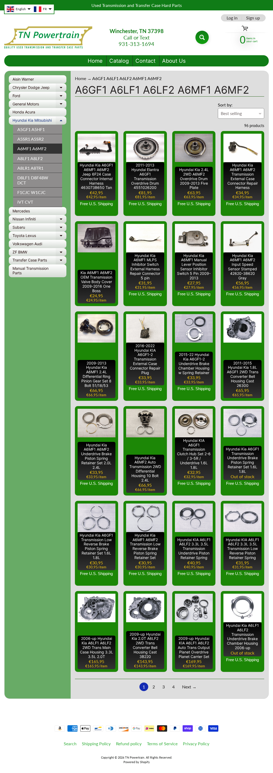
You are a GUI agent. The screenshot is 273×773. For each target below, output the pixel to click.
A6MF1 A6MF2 (31, 148)
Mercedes (21, 211)
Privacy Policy (196, 743)
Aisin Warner (23, 79)
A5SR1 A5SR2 (30, 138)
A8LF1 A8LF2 (30, 158)
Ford (39, 96)
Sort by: (225, 104)
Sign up (253, 18)
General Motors (39, 105)
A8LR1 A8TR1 (30, 168)
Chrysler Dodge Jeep (39, 88)
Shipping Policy (96, 743)
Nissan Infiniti (39, 220)
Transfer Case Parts (39, 261)
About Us (174, 61)
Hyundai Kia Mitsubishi (39, 121)
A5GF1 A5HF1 (31, 129)
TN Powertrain (134, 757)
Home (95, 61)
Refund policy (129, 743)
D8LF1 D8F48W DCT (32, 180)
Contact (145, 61)
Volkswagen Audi (27, 243)
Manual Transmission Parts (31, 270)
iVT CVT (25, 201)
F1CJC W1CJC (31, 192)
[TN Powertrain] (48, 37)
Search (70, 743)
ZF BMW (39, 253)
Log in (232, 18)
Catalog (119, 61)
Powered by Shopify (136, 762)
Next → (189, 686)
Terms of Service (162, 743)
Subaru (39, 228)
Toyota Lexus (39, 236)
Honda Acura (24, 112)
